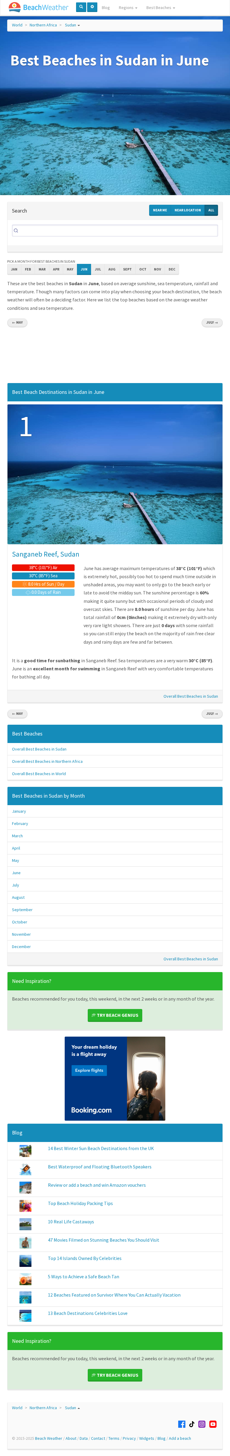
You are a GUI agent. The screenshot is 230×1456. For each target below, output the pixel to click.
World (17, 25)
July (15, 885)
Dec (172, 269)
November (21, 934)
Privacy (129, 1438)
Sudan (70, 25)
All (211, 210)
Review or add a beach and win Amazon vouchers (97, 1185)
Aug (112, 269)
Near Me (160, 210)
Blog (106, 7)
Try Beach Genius (117, 1015)
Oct (142, 269)
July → (212, 322)
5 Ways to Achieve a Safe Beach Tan (83, 1276)
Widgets (146, 1438)
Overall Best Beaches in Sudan (191, 696)
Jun (84, 269)
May (70, 269)
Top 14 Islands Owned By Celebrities (85, 1258)
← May (17, 322)
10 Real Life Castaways (71, 1222)
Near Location (188, 210)
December (21, 946)
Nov (157, 269)
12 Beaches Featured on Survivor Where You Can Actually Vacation (114, 1295)
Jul (98, 269)
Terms (113, 1438)
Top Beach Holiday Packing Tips (80, 1203)
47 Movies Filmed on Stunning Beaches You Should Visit (103, 1240)
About (71, 1438)
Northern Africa (43, 25)
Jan (14, 269)
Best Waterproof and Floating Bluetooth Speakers (100, 1167)
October (19, 922)
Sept (127, 269)
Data (84, 1438)
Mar (42, 269)
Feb (28, 269)
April (16, 848)
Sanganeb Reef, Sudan (45, 554)
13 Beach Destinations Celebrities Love (88, 1313)
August (18, 897)
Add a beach (180, 1438)
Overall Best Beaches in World (39, 773)
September (22, 909)
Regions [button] (126, 7)
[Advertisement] (115, 357)
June (16, 872)
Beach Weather (48, 1438)
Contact (98, 1438)
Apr (56, 269)
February (20, 823)
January (19, 811)
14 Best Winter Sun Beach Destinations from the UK (101, 1148)
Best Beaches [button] (159, 7)
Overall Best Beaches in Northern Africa (47, 761)
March (17, 835)
